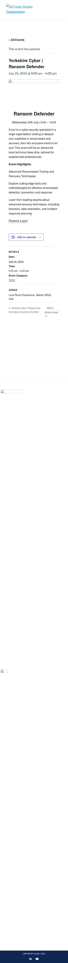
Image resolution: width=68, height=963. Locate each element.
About (30, 396)
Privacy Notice (56, 396)
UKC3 (43, 954)
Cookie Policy (55, 391)
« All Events (16, 40)
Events (31, 406)
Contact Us (54, 401)
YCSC (12, 280)
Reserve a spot (18, 221)
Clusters (32, 401)
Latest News (34, 410)
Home (29, 391)
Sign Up (32, 361)
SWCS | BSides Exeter (51, 310)
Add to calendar (26, 237)
